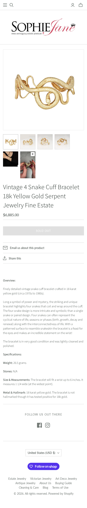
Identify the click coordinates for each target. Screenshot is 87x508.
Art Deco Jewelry (66, 478)
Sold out (43, 230)
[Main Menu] (5, 5)
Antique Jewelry (25, 483)
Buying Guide (63, 483)
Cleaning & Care (29, 487)
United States (41, 452)
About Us (45, 483)
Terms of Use (60, 487)
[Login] (73, 5)
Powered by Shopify (60, 493)
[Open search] (12, 5)
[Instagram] (47, 425)
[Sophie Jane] (43, 26)
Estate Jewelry (17, 478)
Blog (45, 487)
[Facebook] (39, 425)
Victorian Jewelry (40, 478)
